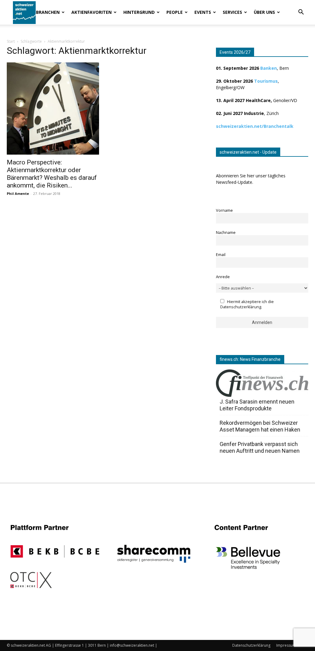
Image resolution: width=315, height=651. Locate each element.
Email (220, 254)
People (174, 12)
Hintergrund (139, 12)
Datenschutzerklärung (251, 645)
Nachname (226, 232)
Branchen (48, 12)
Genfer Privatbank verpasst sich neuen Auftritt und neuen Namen (260, 447)
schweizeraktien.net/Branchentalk (254, 126)
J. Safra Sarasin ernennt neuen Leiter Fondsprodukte (257, 405)
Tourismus (266, 81)
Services (232, 12)
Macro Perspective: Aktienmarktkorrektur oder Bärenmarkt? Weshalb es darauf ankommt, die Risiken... (52, 174)
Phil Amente (18, 193)
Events (202, 12)
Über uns (264, 12)
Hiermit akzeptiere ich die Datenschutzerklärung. (247, 304)
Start (11, 41)
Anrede (223, 276)
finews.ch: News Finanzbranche (250, 359)
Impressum (286, 645)
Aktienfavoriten (91, 12)
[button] (300, 13)
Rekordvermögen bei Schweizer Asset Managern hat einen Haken (260, 426)
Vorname (224, 210)
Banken (268, 68)
